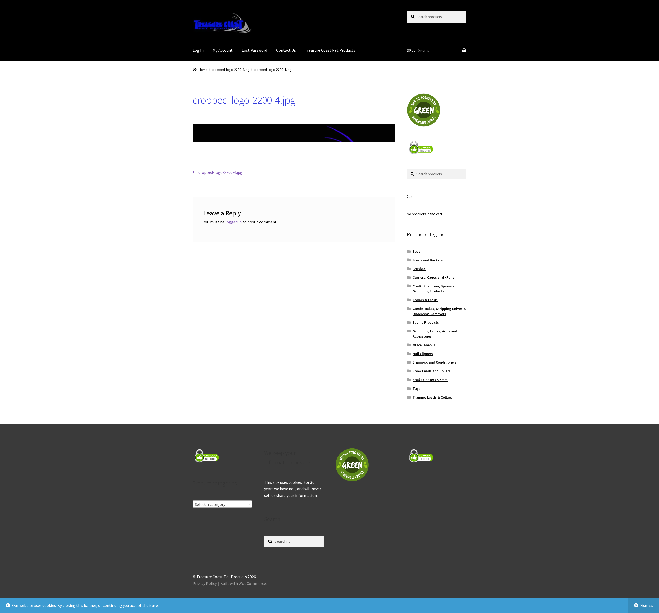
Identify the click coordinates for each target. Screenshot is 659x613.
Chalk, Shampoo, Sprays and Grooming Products (436, 288)
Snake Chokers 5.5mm (430, 379)
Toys (416, 388)
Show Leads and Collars (432, 371)
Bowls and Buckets (428, 260)
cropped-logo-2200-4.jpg (231, 69)
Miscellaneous (424, 345)
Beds (416, 251)
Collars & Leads (425, 300)
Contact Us (286, 50)
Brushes (419, 268)
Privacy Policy (205, 583)
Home (203, 69)
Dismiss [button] (646, 605)
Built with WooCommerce (243, 583)
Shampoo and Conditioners (435, 362)
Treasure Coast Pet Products (330, 50)
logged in (233, 222)
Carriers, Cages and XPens (433, 277)
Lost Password (254, 50)
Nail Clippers (423, 353)
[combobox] (222, 504)
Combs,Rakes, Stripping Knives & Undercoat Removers (439, 311)
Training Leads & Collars (432, 397)
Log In (198, 50)
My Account (223, 50)
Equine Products (426, 322)
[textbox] (222, 504)
